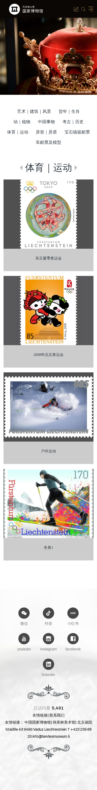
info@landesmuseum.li (51, 736)
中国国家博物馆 (37, 722)
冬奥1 (48, 548)
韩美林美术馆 (64, 722)
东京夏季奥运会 (48, 258)
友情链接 (40, 715)
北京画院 (84, 722)
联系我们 (57, 715)
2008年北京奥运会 (48, 355)
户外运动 (48, 451)
